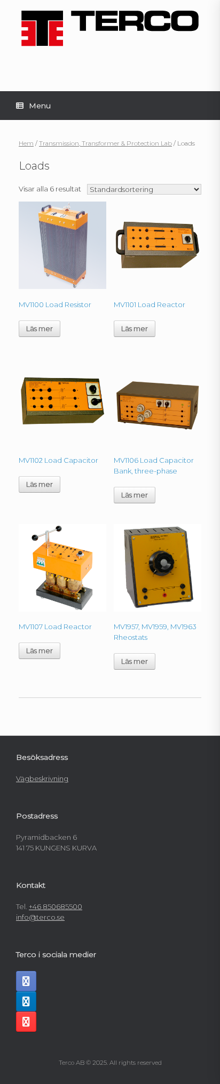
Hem (26, 143)
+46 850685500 (55, 906)
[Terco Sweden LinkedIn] (26, 1001)
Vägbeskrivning (42, 778)
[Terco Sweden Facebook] (26, 981)
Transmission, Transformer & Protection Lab (105, 143)
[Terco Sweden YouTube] (26, 1021)
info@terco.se (40, 917)
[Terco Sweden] (110, 28)
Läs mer (39, 328)
